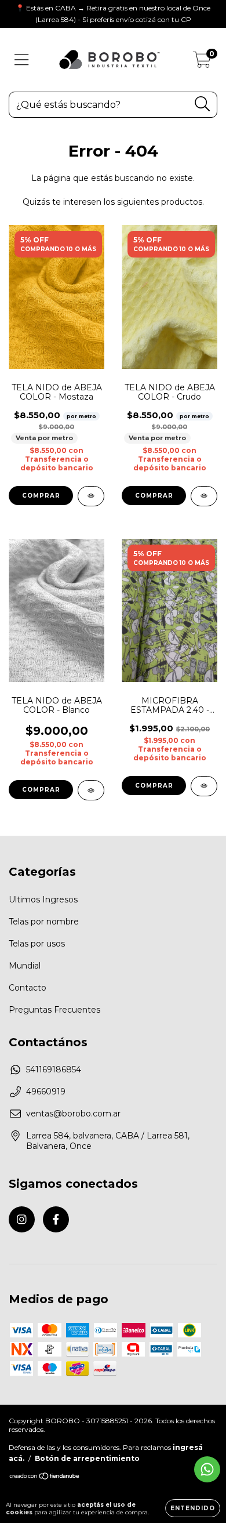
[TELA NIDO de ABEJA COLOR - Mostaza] (91, 496)
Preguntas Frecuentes (54, 1010)
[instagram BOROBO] (22, 1219)
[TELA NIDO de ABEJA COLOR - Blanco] (91, 790)
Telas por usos (37, 943)
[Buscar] (202, 104)
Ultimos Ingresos (43, 899)
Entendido (192, 1508)
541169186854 (53, 1069)
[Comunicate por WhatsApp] (207, 1469)
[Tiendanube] (45, 1477)
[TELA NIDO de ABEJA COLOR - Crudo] (204, 496)
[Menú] (22, 60)
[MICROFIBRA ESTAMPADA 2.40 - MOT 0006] (204, 786)
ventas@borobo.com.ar (73, 1113)
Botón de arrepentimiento (87, 1458)
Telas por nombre (44, 921)
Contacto (27, 987)
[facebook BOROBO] (56, 1219)
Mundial (25, 965)
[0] (202, 62)
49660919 (45, 1091)
